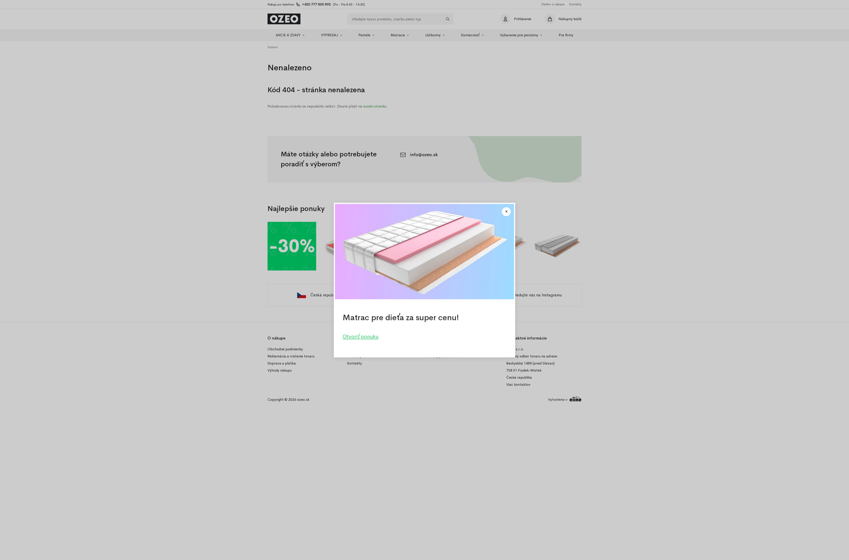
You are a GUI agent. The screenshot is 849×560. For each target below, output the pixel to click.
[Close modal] (506, 211)
